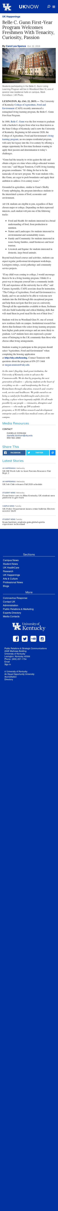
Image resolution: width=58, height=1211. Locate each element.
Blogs (6, 586)
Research (8, 571)
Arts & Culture (10, 578)
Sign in (7, 664)
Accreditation (10, 676)
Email (7, 661)
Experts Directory (12, 612)
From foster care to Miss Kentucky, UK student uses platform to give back (28, 496)
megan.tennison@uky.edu (17, 364)
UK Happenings (11, 16)
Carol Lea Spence (16, 46)
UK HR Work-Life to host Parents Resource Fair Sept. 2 (26, 472)
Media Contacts (11, 616)
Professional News (13, 582)
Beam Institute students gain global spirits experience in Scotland (23, 523)
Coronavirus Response (15, 598)
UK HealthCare (11, 567)
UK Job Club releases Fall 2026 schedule (22, 484)
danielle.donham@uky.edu (20, 435)
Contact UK (9, 601)
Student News (10, 563)
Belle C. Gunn (17, 121)
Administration (10, 605)
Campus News (11, 560)
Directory (8, 679)
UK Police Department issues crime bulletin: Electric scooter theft (28, 509)
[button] (54, 6)
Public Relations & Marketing (18, 609)
